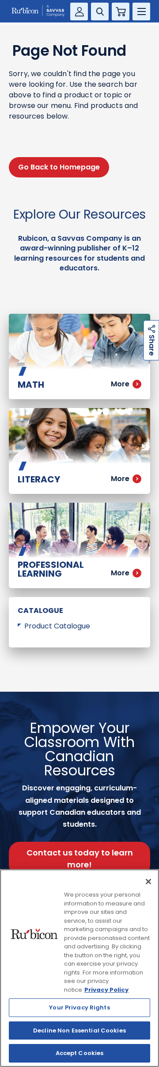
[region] (79, 968)
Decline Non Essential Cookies (79, 1030)
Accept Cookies (80, 1053)
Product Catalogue (57, 626)
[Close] (148, 881)
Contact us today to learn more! (79, 858)
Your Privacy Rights (79, 1007)
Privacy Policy (106, 990)
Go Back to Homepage (59, 167)
